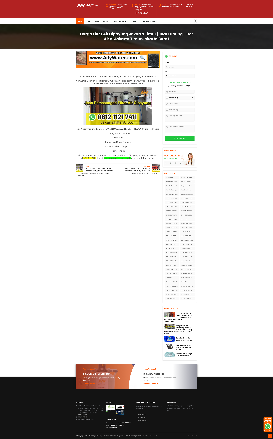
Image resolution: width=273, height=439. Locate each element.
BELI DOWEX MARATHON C (172, 194)
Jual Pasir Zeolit (171, 253)
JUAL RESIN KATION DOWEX (172, 261)
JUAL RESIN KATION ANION (188, 257)
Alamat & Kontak (121, 21)
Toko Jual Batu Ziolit (172, 299)
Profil (88, 21)
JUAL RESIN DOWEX (187, 253)
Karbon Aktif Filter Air (172, 269)
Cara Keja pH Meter (172, 198)
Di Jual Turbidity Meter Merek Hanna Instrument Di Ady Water (188, 203)
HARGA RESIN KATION (188, 228)
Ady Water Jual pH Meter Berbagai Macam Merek (188, 186)
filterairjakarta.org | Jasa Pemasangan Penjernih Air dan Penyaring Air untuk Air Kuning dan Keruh (123, 436)
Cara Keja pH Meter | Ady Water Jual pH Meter (184, 347)
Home (80, 21)
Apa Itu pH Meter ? (187, 190)
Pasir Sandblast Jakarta (172, 282)
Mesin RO (169, 278)
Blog (97, 21)
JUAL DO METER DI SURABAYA (172, 236)
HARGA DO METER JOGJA (172, 223)
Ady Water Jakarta (187, 177)
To (166, 72)
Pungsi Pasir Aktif (172, 290)
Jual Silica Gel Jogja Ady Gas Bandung (188, 265)
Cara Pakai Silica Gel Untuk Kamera (172, 203)
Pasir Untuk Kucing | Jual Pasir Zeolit (184, 355)
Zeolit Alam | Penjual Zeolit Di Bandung (188, 299)
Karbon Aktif (142, 420)
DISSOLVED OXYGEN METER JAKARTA (172, 207)
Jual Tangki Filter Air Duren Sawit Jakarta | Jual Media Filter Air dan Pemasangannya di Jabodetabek (178, 317)
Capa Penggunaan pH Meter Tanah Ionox (188, 194)
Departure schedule (180, 83)
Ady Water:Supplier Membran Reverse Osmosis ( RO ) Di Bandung (172, 190)
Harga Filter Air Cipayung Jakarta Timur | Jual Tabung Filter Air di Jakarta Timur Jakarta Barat (178, 330)
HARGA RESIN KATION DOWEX (172, 232)
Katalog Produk (150, 21)
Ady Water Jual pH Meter (172, 186)
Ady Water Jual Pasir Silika (188, 182)
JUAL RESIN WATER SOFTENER (172, 265)
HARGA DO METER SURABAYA (188, 223)
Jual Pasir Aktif (171, 248)
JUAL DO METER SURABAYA (172, 240)
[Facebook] (184, 436)
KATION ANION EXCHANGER (188, 269)
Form (167, 63)
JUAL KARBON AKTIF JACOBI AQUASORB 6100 (188, 244)
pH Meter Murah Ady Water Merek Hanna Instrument (188, 286)
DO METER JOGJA (187, 215)
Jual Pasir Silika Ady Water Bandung (188, 248)
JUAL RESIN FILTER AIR (172, 257)
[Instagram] (188, 436)
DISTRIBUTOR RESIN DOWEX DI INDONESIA (188, 211)
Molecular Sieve (186, 278)
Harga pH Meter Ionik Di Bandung (172, 228)
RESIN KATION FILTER (172, 294)
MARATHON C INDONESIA (188, 274)
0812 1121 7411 (82, 415)
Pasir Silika (184, 282)
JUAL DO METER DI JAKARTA (188, 232)
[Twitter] (192, 436)
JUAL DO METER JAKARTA (188, 236)
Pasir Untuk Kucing (172, 286)
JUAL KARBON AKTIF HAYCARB (172, 244)
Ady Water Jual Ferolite (172, 182)
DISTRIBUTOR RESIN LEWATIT (172, 215)
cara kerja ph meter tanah (188, 198)
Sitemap (106, 21)
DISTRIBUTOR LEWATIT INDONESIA (188, 207)
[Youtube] (196, 436)
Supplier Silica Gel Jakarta (188, 294)
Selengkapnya (89, 383)
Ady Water (169, 177)
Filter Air (184, 219)
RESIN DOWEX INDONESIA (188, 290)
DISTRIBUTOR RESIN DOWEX (172, 211)
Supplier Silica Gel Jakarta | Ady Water (184, 339)
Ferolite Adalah (171, 219)
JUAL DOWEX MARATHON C (188, 240)
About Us (135, 21)
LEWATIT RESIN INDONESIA (172, 274)
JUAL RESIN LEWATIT (187, 261)
